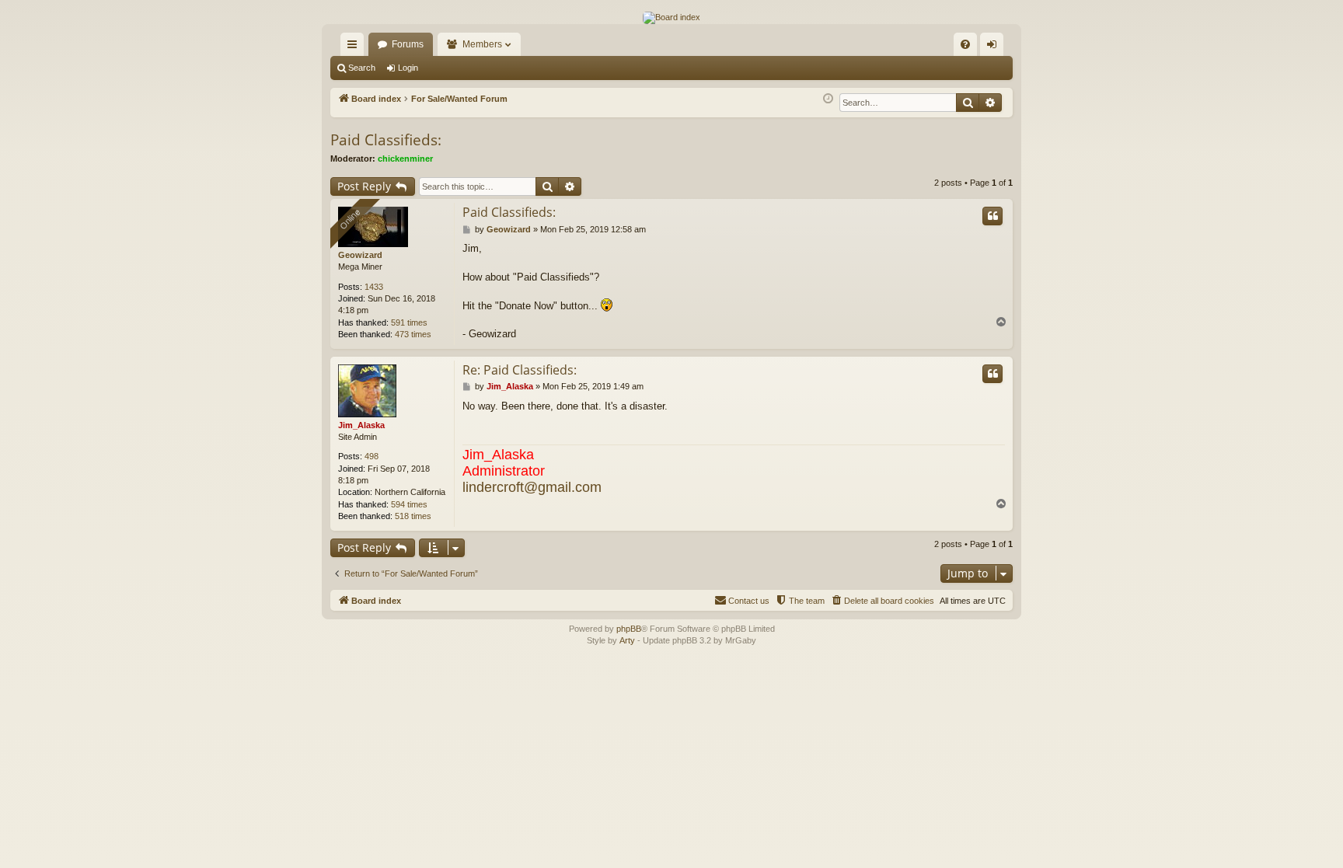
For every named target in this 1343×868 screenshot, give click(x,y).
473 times (413, 334)
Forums (408, 44)
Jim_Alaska (361, 425)
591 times (409, 322)
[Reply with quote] (992, 216)
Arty (627, 640)
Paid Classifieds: (385, 140)
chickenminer (405, 158)
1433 (374, 286)
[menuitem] (965, 44)
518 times (413, 516)
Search (361, 67)
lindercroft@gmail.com (532, 487)
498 (371, 456)
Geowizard (360, 255)
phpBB (628, 628)
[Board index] (671, 18)
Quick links (355, 47)
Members (482, 44)
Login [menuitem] (994, 47)
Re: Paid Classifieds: (519, 370)
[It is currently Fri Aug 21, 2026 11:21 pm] (828, 99)
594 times (409, 504)
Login (408, 67)
